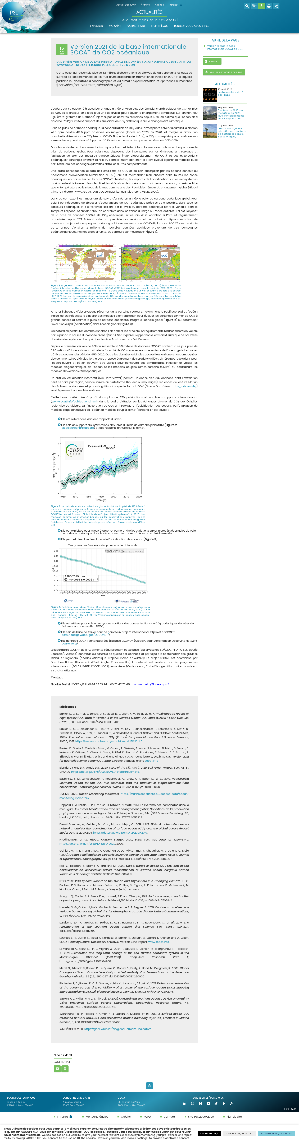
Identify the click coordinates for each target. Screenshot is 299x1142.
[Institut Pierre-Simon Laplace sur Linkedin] (185, 1103)
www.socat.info (69, 65)
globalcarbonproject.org (78, 428)
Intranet (174, 4)
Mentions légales (97, 1116)
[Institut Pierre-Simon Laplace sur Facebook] (224, 1103)
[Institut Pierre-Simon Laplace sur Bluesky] (201, 1103)
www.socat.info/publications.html (74, 401)
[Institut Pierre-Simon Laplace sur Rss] (231, 1103)
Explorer (96, 26)
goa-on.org (69, 644)
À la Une (145, 4)
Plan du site (234, 1116)
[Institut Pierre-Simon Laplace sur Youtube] (208, 1103)
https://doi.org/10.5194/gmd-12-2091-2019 (120, 833)
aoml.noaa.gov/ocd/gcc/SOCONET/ (85, 635)
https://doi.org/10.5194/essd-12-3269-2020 (87, 844)
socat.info (151, 761)
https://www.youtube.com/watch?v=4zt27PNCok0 (108, 741)
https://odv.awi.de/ (184, 386)
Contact (169, 1116)
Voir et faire (136, 26)
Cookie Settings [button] (209, 1133)
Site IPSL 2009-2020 (201, 1116)
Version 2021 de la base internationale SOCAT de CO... (225, 47)
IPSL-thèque (159, 26)
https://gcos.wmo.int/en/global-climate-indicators (117, 1029)
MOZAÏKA (115, 26)
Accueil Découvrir (126, 4)
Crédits (126, 1116)
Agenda (159, 4)
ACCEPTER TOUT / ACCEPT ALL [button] (276, 1133)
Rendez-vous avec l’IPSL (191, 26)
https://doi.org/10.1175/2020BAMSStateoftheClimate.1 (105, 772)
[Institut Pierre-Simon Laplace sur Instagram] (193, 1103)
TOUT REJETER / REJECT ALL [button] (239, 1133)
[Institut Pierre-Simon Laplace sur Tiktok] (216, 1103)
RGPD (147, 1116)
